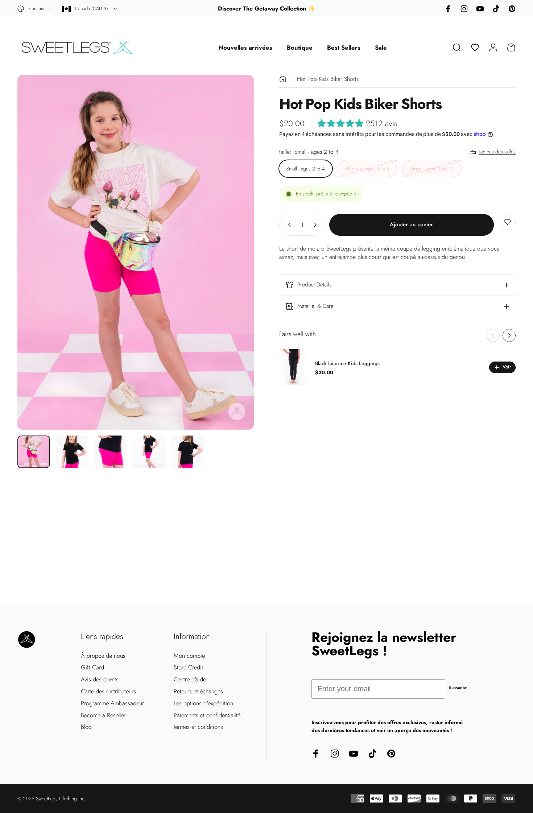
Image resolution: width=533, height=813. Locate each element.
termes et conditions (198, 727)
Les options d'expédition (203, 703)
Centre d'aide (190, 679)
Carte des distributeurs (108, 691)
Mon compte (189, 656)
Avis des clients (100, 679)
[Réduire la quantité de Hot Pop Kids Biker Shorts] (288, 224)
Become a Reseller (103, 715)
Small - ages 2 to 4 (305, 168)
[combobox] (35, 8)
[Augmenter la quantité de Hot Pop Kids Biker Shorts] (317, 224)
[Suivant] (235, 252)
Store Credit (188, 667)
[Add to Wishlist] (508, 222)
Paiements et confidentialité (207, 715)
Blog (86, 727)
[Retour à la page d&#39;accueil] (282, 79)
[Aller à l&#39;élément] (33, 452)
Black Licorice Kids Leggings (347, 363)
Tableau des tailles (497, 152)
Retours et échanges (198, 691)
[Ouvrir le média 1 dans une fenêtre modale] (135, 252)
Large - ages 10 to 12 (432, 168)
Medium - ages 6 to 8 (367, 168)
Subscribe (458, 688)
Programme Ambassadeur (112, 703)
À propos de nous (103, 656)
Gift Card (92, 667)
